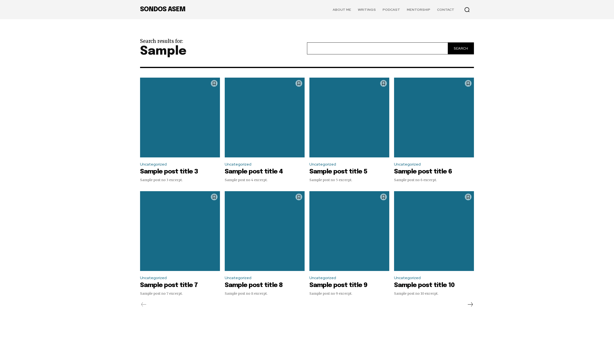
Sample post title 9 (338, 285)
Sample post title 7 (169, 285)
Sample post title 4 (254, 171)
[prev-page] (144, 304)
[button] (467, 10)
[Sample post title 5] (349, 117)
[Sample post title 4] (265, 117)
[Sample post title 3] (180, 117)
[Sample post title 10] (434, 231)
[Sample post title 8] (265, 231)
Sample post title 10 (424, 285)
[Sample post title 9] (349, 231)
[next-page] (470, 304)
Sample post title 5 (338, 171)
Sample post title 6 (423, 171)
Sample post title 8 (254, 285)
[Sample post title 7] (180, 231)
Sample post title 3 (169, 171)
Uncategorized (153, 164)
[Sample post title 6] (434, 117)
